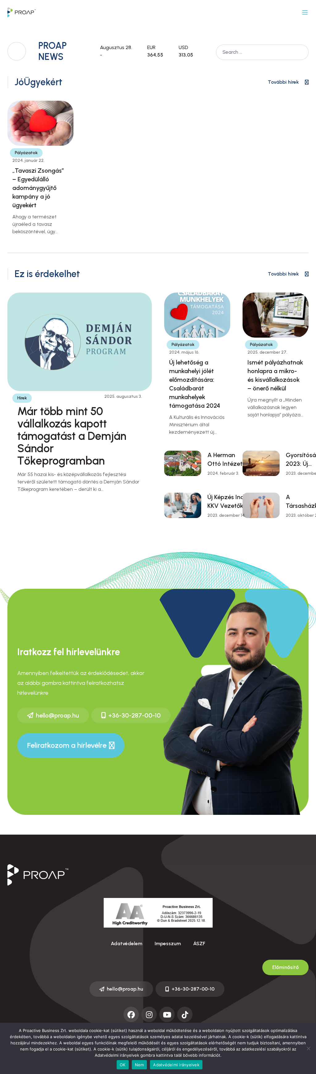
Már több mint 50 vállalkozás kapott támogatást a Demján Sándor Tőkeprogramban (71, 436)
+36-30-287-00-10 (134, 715)
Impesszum (168, 943)
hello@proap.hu (57, 715)
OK (123, 1064)
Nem (139, 1064)
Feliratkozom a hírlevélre (66, 745)
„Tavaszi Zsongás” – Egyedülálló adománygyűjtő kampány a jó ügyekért (38, 188)
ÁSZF (199, 943)
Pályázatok (26, 152)
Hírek (22, 398)
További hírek (283, 82)
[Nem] (308, 1048)
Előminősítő (285, 967)
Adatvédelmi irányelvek (176, 1064)
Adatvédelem (126, 943)
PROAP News (52, 51)
